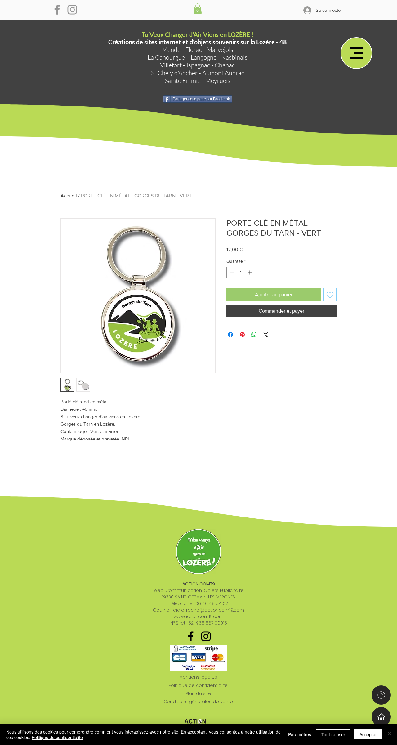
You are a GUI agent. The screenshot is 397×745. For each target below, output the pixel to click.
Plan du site (198, 693)
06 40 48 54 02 (211, 603)
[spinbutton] (240, 272)
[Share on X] (266, 334)
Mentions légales (198, 677)
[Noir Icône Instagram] (205, 636)
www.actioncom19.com (198, 616)
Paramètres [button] (299, 734)
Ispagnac (198, 65)
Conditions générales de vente (198, 701)
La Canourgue (166, 57)
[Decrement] (231, 272)
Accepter (368, 734)
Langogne (203, 57)
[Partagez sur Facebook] (230, 334)
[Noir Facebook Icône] (190, 636)
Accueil (68, 195)
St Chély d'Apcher (174, 73)
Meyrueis (217, 80)
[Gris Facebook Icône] (57, 9)
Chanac (225, 65)
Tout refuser (333, 734)
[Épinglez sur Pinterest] (242, 334)
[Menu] (356, 53)
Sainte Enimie (183, 80)
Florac (193, 49)
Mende (171, 49)
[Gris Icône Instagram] (72, 9)
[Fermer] (389, 734)
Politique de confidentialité (198, 685)
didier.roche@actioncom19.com (208, 610)
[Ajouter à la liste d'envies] (330, 294)
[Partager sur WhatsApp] (254, 334)
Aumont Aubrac (223, 73)
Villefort (171, 65)
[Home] (381, 716)
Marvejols (220, 49)
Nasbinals (234, 57)
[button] (197, 8)
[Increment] (250, 272)
